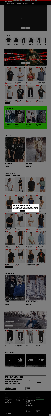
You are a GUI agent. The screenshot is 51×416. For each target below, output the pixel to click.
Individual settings (28, 210)
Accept (22, 210)
